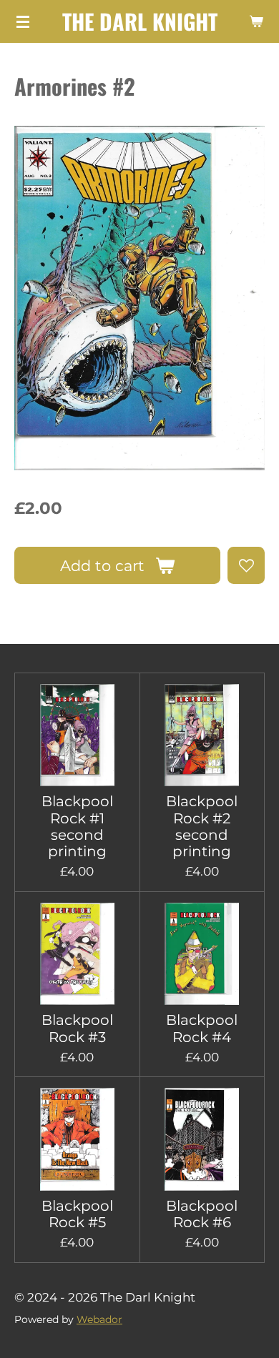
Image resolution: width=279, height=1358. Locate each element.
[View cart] (256, 21)
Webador (99, 1319)
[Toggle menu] (23, 21)
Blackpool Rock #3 (77, 1028)
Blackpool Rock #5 (77, 1214)
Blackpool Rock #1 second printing (77, 826)
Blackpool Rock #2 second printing (202, 826)
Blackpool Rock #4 (202, 1028)
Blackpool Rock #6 (202, 1214)
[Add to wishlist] (246, 565)
